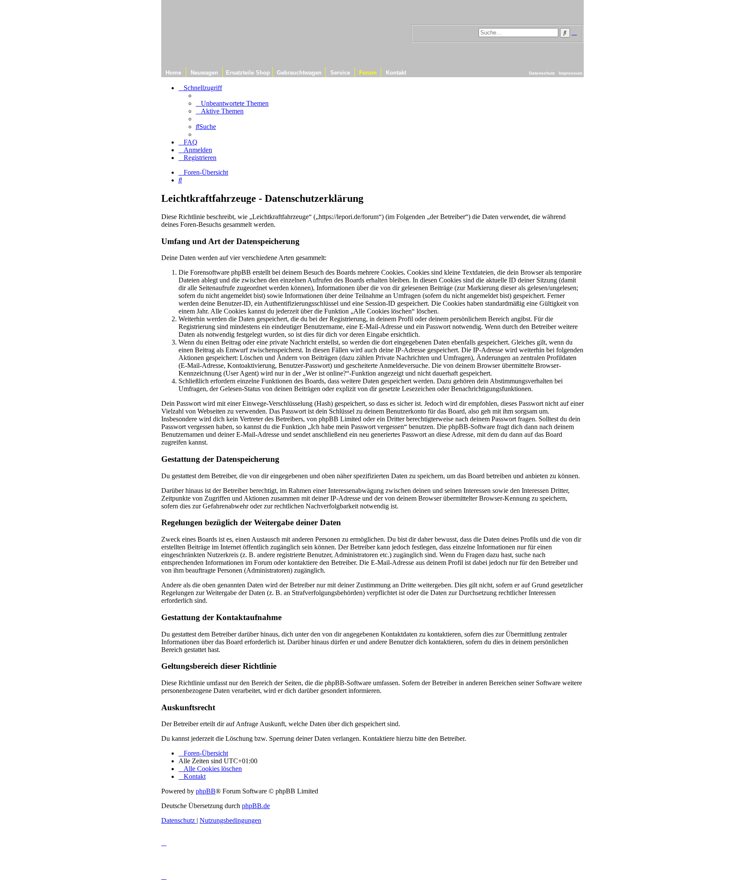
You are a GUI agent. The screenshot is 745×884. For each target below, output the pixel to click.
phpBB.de (256, 805)
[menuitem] (232, 103)
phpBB (206, 791)
